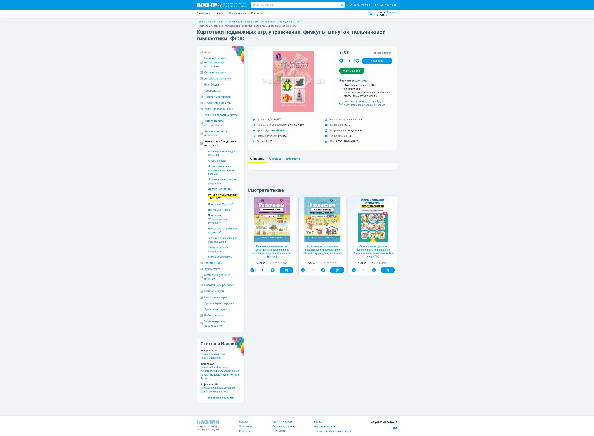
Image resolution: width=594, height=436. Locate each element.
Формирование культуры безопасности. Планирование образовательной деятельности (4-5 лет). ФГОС (373, 251)
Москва (365, 4)
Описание (257, 158)
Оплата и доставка (283, 426)
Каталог (219, 13)
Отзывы (275, 158)
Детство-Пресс (275, 130)
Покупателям (236, 13)
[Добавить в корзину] (286, 270)
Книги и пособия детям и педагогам (238, 21)
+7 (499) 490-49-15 (386, 4)
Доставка (293, 158)
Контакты (256, 13)
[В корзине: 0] (377, 61)
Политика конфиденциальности (332, 431)
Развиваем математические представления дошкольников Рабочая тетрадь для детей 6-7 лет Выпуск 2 (272, 251)
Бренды (318, 421)
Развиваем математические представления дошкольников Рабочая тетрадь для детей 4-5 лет (322, 250)
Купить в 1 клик (352, 70)
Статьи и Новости (282, 421)
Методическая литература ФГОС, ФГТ (280, 21)
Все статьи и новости (220, 397)
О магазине (203, 13)
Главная (201, 21)
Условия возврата (324, 426)
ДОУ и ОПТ (278, 431)
